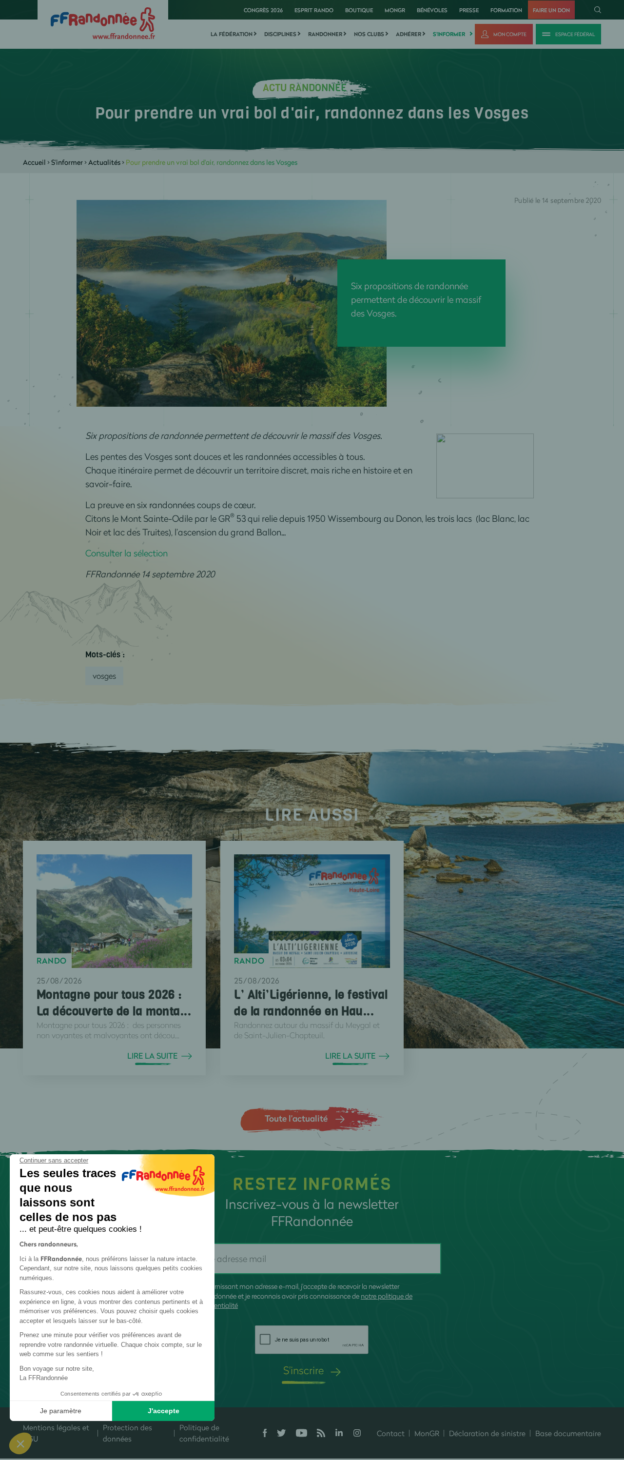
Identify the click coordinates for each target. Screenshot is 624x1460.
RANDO (52, 960)
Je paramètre (60, 1411)
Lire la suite (152, 1055)
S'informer (449, 34)
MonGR (395, 10)
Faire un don (551, 10)
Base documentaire (568, 1433)
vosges (104, 676)
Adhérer (408, 34)
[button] (20, 1443)
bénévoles (432, 10)
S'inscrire (303, 1370)
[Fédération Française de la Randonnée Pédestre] (103, 22)
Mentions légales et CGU (56, 1432)
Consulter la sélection (126, 553)
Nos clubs (369, 34)
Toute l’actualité (296, 1118)
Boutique (359, 10)
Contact (391, 1433)
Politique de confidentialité (204, 1432)
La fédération (232, 34)
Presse (469, 10)
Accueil (34, 162)
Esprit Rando (313, 10)
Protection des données (127, 1432)
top (543, 1394)
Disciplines (280, 34)
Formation (506, 10)
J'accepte (163, 1411)
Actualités (104, 162)
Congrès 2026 (263, 10)
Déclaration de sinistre (487, 1433)
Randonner (325, 34)
